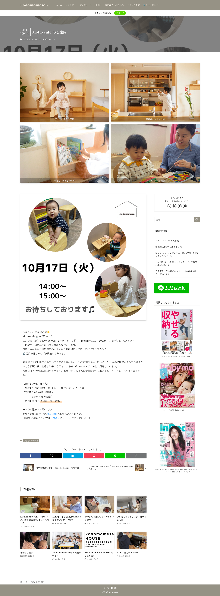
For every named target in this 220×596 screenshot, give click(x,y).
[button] (30, 455)
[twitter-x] (169, 206)
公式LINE (52, 413)
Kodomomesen (34, 5)
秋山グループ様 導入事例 (167, 240)
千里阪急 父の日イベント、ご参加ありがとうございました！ (176, 273)
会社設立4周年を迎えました (168, 246)
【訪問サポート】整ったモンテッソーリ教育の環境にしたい (176, 264)
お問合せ (55, 418)
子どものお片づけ (30, 39)
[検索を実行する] (197, 219)
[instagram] (174, 206)
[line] (180, 206)
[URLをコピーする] (136, 455)
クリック (120, 13)
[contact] (185, 206)
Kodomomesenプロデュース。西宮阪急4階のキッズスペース (176, 254)
